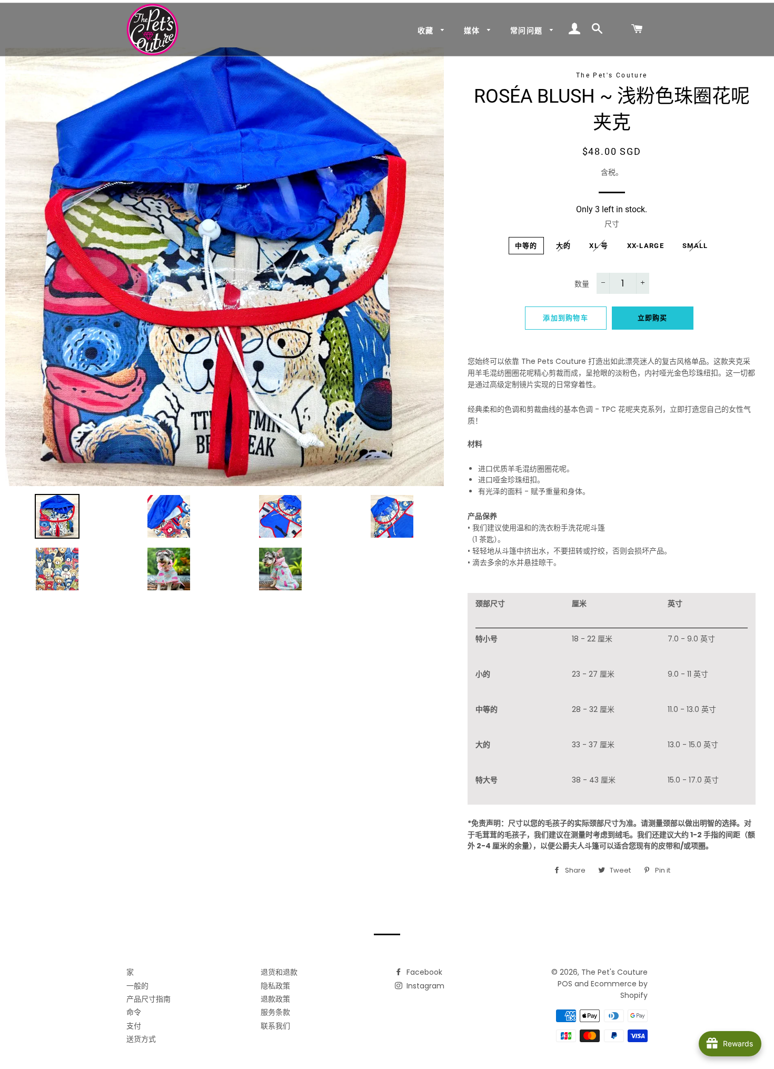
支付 (133, 1026)
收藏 (427, 30)
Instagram (424, 986)
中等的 (526, 246)
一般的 (137, 986)
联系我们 (275, 1026)
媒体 (473, 30)
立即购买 (653, 318)
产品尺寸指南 (148, 999)
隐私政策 (275, 986)
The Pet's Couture (614, 972)
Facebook (423, 972)
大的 (563, 246)
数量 (581, 284)
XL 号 (598, 246)
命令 (133, 1012)
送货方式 (141, 1039)
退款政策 (275, 999)
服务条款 (275, 1012)
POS (565, 983)
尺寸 (611, 224)
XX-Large (645, 246)
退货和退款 (279, 972)
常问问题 (527, 30)
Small (695, 246)
